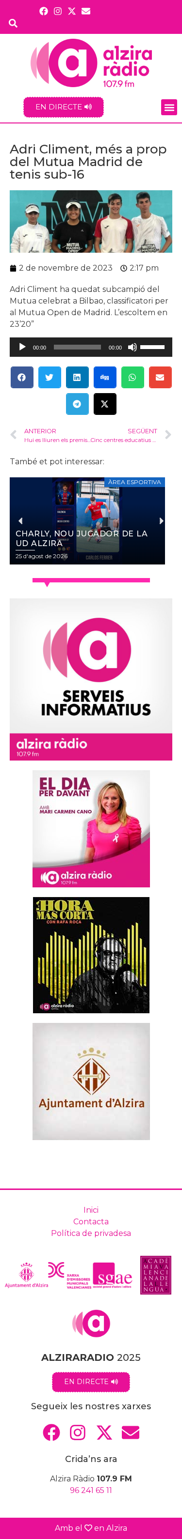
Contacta (91, 1221)
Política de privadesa (91, 1233)
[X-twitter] (72, 11)
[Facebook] (43, 11)
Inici (91, 1210)
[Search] (13, 23)
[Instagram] (57, 11)
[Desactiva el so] (132, 347)
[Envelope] (86, 11)
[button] (169, 107)
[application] (91, 347)
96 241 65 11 (91, 1490)
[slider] (153, 346)
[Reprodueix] (22, 347)
